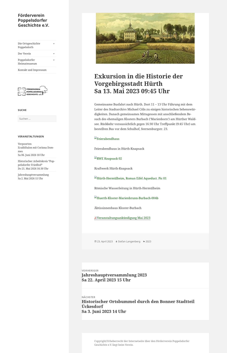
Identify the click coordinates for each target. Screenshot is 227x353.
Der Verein (24, 53)
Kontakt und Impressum (32, 70)
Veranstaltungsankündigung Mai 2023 (123, 218)
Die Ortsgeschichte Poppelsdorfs (29, 45)
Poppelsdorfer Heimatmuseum (27, 61)
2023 (148, 241)
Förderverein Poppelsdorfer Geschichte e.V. (33, 20)
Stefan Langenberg (129, 241)
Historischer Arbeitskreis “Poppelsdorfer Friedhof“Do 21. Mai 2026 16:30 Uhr (36, 164)
